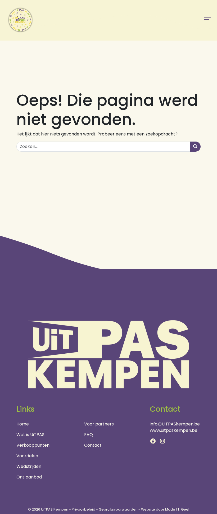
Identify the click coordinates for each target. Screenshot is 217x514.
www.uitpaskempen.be (173, 430)
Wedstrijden (28, 466)
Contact (93, 445)
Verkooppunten (32, 445)
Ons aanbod (29, 477)
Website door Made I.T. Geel (165, 509)
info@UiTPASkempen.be (175, 424)
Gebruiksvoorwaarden (118, 509)
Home (22, 424)
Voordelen (27, 456)
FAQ (88, 435)
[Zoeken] (195, 147)
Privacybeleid (83, 509)
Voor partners (99, 424)
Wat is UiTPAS (30, 435)
